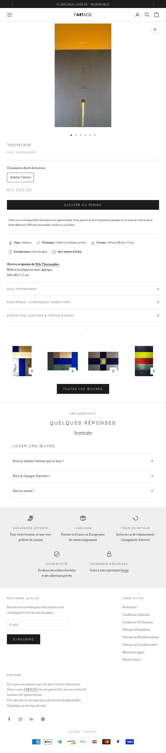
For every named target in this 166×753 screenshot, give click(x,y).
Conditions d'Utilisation (137, 622)
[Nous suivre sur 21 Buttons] (43, 719)
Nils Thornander (22, 152)
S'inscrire (23, 639)
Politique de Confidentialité (139, 645)
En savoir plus (83, 433)
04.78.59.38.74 (100, 4)
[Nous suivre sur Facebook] (9, 719)
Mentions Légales (133, 652)
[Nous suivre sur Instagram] (20, 719)
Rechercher (129, 607)
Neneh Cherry (131, 660)
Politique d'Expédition (136, 630)
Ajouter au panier (83, 205)
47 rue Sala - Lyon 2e (72, 4)
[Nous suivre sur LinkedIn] (31, 719)
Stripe (125, 570)
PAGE (31, 689)
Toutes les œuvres (83, 389)
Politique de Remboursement (140, 637)
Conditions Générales (135, 615)
